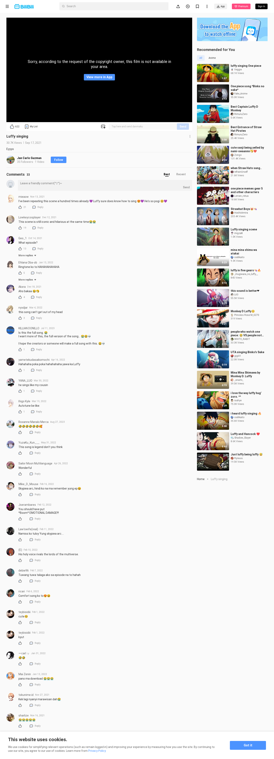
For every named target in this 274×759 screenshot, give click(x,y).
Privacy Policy (97, 750)
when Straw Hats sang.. (246, 168)
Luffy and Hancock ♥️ (245, 434)
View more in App (99, 77)
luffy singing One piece (246, 65)
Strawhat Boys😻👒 (244, 209)
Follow (58, 159)
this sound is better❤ (245, 290)
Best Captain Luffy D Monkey (244, 108)
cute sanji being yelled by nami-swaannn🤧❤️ (247, 149)
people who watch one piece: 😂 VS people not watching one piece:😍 (246, 333)
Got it (248, 745)
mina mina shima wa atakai (244, 251)
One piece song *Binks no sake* (247, 88)
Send (183, 126)
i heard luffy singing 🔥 (246, 413)
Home (201, 479)
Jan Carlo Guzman (29, 158)
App (223, 6)
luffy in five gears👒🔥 (246, 270)
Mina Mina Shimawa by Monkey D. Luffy (245, 374)
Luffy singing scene (244, 229)
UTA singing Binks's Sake (247, 352)
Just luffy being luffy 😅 (247, 454)
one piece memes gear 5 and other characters (247, 190)
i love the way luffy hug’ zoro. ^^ (246, 394)
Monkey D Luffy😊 (243, 311)
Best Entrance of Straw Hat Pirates (246, 129)
